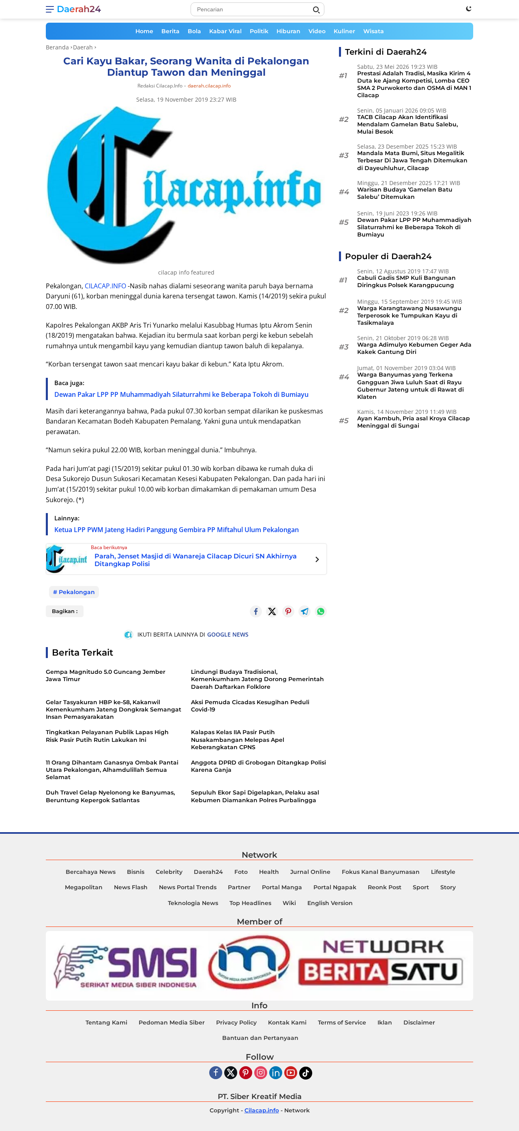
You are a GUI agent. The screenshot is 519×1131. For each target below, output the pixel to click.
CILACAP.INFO (105, 285)
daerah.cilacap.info (209, 86)
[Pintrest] (288, 611)
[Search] (316, 10)
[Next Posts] (317, 560)
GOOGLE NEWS (228, 634)
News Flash (131, 887)
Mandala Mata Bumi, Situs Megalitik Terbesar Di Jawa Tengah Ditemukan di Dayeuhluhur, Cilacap (412, 161)
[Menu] (51, 9)
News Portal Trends (188, 887)
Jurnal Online (310, 871)
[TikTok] (305, 1073)
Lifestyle (443, 871)
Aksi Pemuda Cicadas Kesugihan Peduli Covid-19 (250, 706)
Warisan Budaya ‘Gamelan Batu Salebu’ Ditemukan (405, 193)
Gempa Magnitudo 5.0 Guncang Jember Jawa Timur (105, 675)
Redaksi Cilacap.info (159, 85)
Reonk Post (384, 887)
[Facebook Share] (256, 611)
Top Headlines (250, 903)
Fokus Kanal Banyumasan (381, 871)
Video (317, 31)
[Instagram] (260, 1073)
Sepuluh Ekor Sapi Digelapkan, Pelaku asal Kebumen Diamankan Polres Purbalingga (255, 796)
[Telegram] (304, 611)
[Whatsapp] (321, 611)
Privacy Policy (236, 1022)
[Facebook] (215, 1073)
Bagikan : (64, 611)
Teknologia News (193, 903)
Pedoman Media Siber (172, 1022)
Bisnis (135, 871)
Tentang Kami (106, 1022)
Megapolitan (84, 887)
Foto (241, 871)
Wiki (289, 903)
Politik (259, 31)
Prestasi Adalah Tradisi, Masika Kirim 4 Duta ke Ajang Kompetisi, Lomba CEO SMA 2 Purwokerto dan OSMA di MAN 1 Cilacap (414, 84)
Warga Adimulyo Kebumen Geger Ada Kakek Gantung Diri (414, 348)
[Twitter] (272, 611)
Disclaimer (419, 1022)
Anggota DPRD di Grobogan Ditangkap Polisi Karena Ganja (258, 766)
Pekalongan (77, 592)
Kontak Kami (287, 1022)
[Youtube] (290, 1073)
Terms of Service (342, 1022)
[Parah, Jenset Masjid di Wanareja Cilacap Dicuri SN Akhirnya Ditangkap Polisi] (66, 558)
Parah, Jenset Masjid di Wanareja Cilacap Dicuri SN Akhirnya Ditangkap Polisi (195, 560)
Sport (421, 887)
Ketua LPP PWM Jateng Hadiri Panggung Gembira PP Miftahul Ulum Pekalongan (176, 529)
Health (269, 871)
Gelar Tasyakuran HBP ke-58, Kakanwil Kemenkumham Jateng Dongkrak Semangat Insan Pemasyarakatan (113, 709)
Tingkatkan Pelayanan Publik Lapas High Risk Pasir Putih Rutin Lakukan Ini (107, 735)
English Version (330, 903)
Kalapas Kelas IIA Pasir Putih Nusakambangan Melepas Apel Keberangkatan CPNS (237, 739)
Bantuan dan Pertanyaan (260, 1038)
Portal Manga (282, 887)
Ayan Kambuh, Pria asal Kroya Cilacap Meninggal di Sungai (413, 422)
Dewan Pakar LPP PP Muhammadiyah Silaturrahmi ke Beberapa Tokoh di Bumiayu (181, 394)
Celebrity (169, 871)
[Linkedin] (275, 1073)
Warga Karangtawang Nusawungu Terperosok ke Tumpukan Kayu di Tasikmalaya (409, 315)
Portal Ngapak (334, 887)
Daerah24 (79, 9)
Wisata (373, 31)
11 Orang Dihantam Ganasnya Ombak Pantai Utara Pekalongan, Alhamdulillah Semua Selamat (112, 770)
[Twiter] (230, 1073)
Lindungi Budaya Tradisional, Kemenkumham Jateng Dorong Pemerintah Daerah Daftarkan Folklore (257, 679)
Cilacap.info (261, 1110)
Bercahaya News (91, 871)
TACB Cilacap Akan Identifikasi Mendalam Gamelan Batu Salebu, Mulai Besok (407, 124)
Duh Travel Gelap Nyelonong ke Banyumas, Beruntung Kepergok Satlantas (110, 796)
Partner (239, 887)
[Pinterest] (245, 1073)
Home (144, 31)
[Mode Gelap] (468, 8)
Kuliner (344, 31)
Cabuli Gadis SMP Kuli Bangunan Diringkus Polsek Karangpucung (406, 281)
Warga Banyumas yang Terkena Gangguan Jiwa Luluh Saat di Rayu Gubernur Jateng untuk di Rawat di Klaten (410, 386)
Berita (170, 31)
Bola (194, 31)
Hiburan (288, 31)
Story (448, 887)
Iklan (384, 1022)
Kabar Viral (225, 31)
